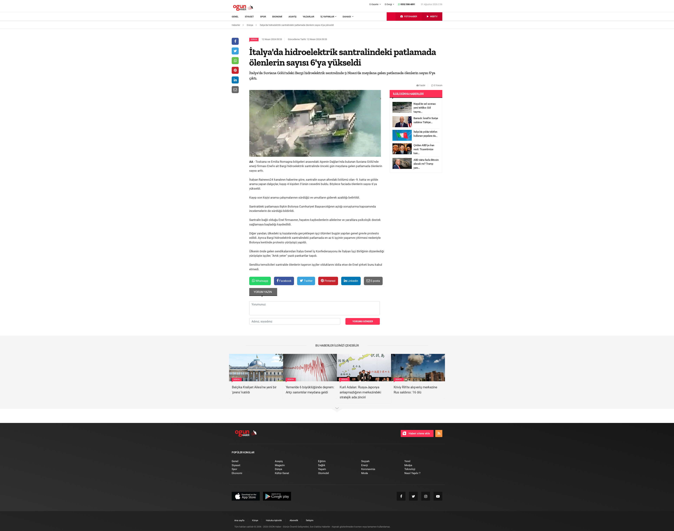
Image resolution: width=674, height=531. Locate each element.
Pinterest (329, 281)
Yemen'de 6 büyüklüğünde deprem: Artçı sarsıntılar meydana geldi (310, 389)
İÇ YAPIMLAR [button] (328, 16)
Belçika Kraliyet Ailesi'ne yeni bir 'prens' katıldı (254, 389)
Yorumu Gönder (362, 321)
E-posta (375, 281)
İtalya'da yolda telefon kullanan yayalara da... (425, 133)
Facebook (285, 281)
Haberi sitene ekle (419, 433)
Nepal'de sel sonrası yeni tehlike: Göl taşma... (425, 107)
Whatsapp (261, 281)
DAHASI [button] (347, 16)
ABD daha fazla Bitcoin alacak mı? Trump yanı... (426, 163)
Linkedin (352, 281)
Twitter (307, 281)
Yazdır (422, 85)
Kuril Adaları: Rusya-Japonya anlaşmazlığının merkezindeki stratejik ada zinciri (360, 392)
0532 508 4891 (407, 4)
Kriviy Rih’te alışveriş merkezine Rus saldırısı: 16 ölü (415, 389)
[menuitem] (238, 16)
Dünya (254, 39)
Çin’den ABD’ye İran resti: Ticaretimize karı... (424, 149)
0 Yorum (438, 85)
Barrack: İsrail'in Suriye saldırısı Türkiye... (426, 120)
